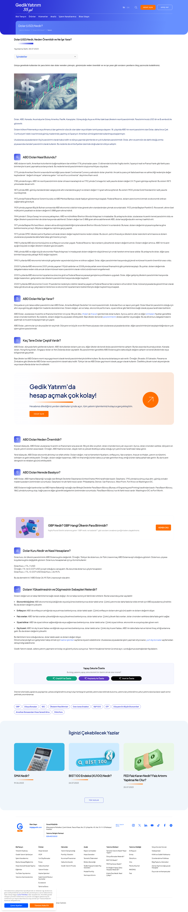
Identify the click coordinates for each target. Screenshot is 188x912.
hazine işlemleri (67, 640)
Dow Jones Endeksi (81, 706)
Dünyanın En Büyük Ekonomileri (126, 706)
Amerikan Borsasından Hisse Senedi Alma (33, 712)
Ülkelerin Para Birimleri (59, 706)
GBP (18, 706)
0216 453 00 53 (51, 836)
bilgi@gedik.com (36, 827)
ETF (107, 706)
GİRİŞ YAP (165, 7)
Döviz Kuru (58, 712)
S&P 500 (97, 706)
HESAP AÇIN (148, 7)
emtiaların (150, 314)
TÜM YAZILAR (94, 800)
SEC (43, 706)
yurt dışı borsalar (153, 640)
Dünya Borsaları (30, 706)
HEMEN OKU (163, 527)
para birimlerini (109, 316)
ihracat (94, 314)
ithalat (85, 314)
